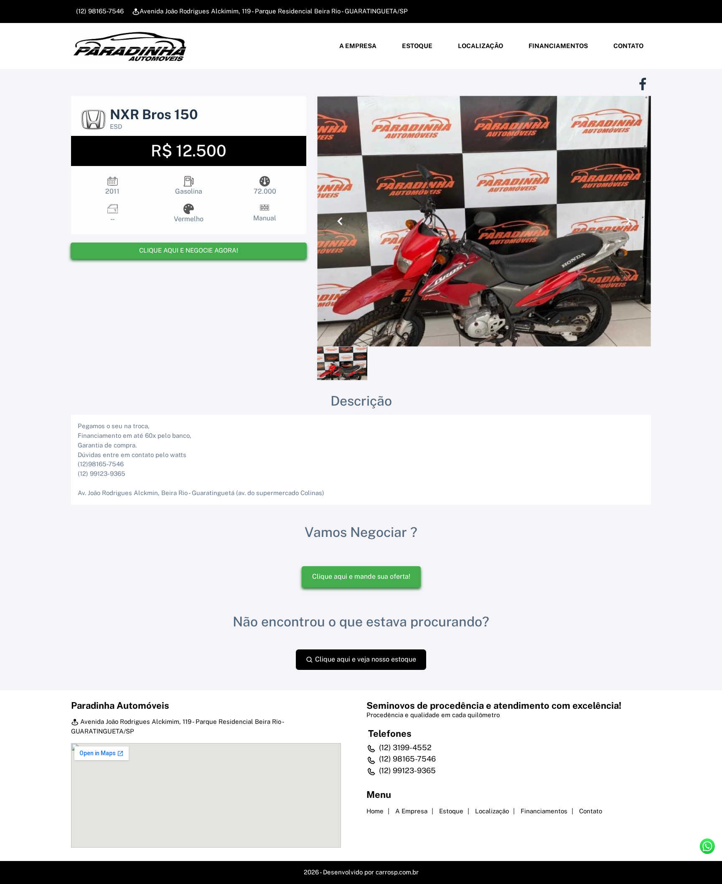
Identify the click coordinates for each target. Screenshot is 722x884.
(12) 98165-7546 (99, 11)
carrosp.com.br (397, 872)
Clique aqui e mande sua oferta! (361, 576)
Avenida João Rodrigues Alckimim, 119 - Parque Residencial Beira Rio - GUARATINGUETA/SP (274, 11)
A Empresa (357, 45)
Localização (480, 45)
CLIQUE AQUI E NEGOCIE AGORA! (188, 250)
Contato (627, 45)
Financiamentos (557, 45)
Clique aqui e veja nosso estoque (364, 659)
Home (375, 811)
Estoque (416, 45)
